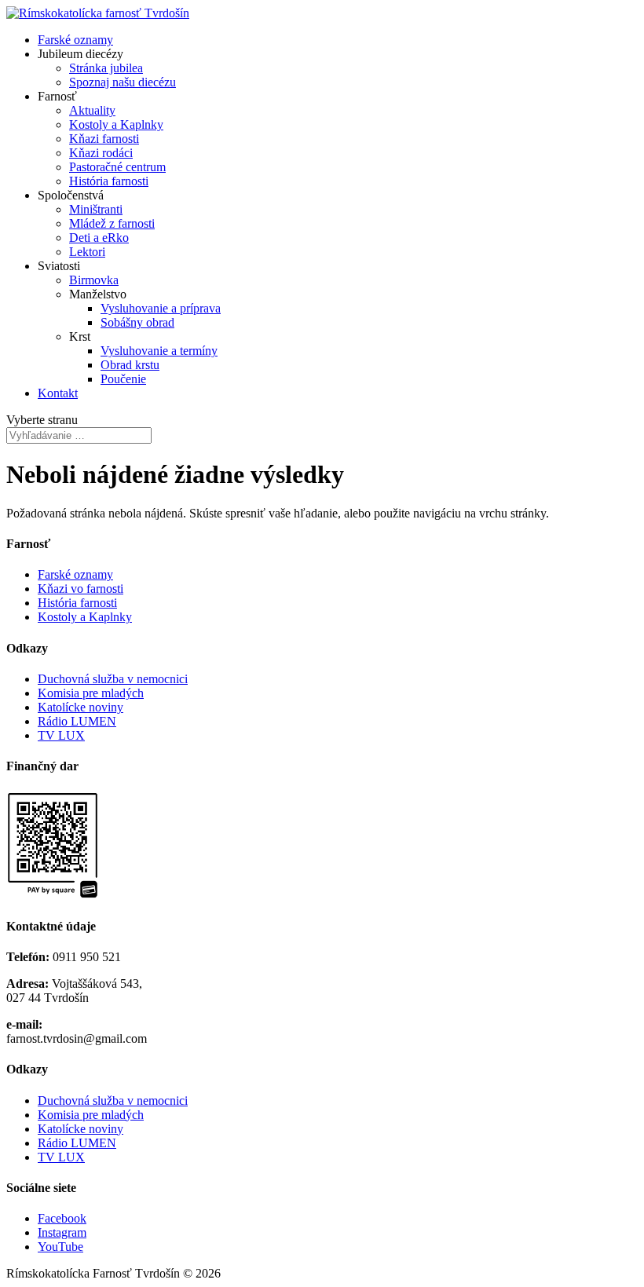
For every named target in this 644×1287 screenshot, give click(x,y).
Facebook (62, 1218)
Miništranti (96, 209)
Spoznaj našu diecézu (122, 82)
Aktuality (92, 110)
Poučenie (123, 379)
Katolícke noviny (80, 707)
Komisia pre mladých (91, 693)
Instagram (62, 1232)
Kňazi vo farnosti (80, 588)
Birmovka (94, 280)
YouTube (60, 1246)
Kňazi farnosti (104, 138)
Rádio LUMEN (77, 721)
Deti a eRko (99, 237)
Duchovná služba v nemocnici (113, 679)
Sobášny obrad (137, 322)
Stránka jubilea (106, 68)
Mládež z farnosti (112, 223)
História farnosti (108, 181)
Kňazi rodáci (101, 152)
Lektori (87, 251)
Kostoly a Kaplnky (116, 124)
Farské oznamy (75, 39)
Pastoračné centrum (117, 167)
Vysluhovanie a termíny (159, 350)
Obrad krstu (130, 364)
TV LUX (61, 735)
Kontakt (58, 393)
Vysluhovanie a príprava (161, 308)
